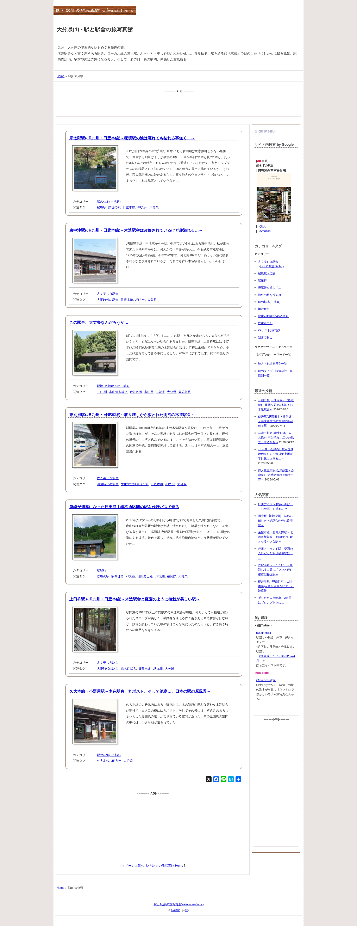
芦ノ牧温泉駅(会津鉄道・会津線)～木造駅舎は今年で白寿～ (276, 475)
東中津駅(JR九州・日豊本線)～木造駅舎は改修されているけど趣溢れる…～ (136, 230)
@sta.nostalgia (266, 680)
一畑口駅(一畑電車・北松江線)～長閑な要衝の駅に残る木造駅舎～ (276, 404)
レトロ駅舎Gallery (272, 266)
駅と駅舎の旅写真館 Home (164, 865)
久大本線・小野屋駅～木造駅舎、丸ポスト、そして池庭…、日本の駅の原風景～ (140, 691)
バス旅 (130, 576)
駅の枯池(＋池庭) (109, 201)
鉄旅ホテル (265, 323)
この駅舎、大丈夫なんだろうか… (98, 322)
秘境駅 (101, 207)
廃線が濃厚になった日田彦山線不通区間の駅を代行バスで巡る (124, 506)
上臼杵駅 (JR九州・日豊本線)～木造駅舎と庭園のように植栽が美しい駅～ (134, 599)
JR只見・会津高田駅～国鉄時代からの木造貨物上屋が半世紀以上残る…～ (275, 453)
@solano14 (263, 633)
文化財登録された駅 (135, 484)
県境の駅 (114, 207)
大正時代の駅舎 (108, 299)
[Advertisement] (178, 103)
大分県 (154, 207)
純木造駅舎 (128, 668)
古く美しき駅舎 (108, 293)
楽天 (263, 226)
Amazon (265, 231)
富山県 (149, 392)
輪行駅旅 (264, 309)
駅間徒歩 (117, 576)
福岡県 (171, 576)
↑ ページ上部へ (133, 865)
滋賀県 (160, 392)
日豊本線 (129, 207)
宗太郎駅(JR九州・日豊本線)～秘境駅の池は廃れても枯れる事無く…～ (132, 138)
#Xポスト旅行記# (269, 330)
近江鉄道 (136, 392)
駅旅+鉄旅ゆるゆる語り (113, 386)
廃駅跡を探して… (269, 287)
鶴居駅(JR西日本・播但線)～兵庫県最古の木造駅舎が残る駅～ (275, 421)
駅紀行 (101, 570)
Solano (175, 910)
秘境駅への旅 (266, 273)
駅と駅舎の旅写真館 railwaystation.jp (178, 904)
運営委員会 (265, 337)
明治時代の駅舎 (108, 484)
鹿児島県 (184, 392)
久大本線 (103, 760)
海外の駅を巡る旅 (269, 295)
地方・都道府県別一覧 (272, 363)
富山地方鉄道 (118, 392)
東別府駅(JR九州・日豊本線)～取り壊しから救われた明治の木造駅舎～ (132, 414)
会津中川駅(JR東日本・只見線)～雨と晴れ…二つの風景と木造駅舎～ (276, 437)
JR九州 (142, 207)
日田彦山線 (145, 576)
